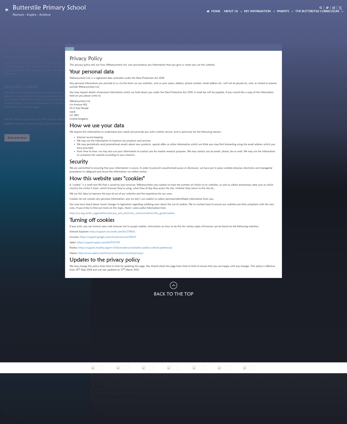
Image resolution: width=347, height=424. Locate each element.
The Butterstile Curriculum (317, 11)
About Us (231, 11)
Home (215, 11)
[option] (97, 367)
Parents (283, 11)
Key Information (257, 11)
